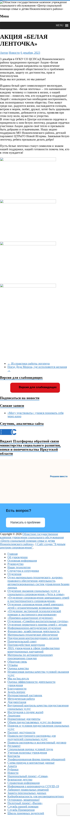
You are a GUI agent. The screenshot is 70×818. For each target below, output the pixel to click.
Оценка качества (18, 668)
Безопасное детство (19, 779)
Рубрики (12, 769)
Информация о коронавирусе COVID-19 (33, 786)
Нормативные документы (23, 718)
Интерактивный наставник (24, 695)
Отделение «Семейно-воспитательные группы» (38, 621)
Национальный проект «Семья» (27, 776)
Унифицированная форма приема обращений (36, 759)
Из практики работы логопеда (28, 363)
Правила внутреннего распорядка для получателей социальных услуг (31, 737)
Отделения (14, 574)
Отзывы (12, 665)
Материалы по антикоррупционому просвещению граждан (30, 656)
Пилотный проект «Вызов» (25, 803)
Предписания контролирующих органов (33, 638)
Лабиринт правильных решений (28, 789)
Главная (12, 553)
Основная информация (22, 560)
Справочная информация (23, 783)
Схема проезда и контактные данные (31, 762)
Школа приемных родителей (25, 813)
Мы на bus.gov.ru (18, 678)
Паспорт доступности (21, 732)
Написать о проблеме (25, 522)
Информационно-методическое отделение (34, 628)
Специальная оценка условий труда (30, 749)
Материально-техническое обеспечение (32, 634)
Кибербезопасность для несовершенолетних (35, 796)
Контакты (13, 756)
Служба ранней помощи (22, 806)
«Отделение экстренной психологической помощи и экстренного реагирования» (34, 613)
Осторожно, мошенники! (23, 799)
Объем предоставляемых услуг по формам (34, 722)
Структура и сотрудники (23, 570)
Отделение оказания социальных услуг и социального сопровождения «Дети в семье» (36, 592)
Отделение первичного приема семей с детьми (37, 624)
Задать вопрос (16, 692)
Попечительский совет (22, 641)
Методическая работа (21, 698)
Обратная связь (17, 661)
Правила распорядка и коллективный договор (36, 742)
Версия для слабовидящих (37, 387)
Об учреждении (17, 557)
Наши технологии (19, 567)
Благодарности (17, 688)
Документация (16, 702)
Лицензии (13, 715)
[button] (59, 25)
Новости (14, 52)
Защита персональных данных (26, 793)
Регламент (14, 745)
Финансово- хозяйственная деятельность (33, 631)
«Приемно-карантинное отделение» (30, 617)
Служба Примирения (21, 809)
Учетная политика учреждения (27, 752)
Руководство (15, 564)
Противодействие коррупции (26, 644)
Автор (4, 52)
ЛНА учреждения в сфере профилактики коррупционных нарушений (33, 650)
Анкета (12, 766)
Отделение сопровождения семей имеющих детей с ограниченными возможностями (35, 606)
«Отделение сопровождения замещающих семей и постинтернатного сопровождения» (38, 599)
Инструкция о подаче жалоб (25, 712)
